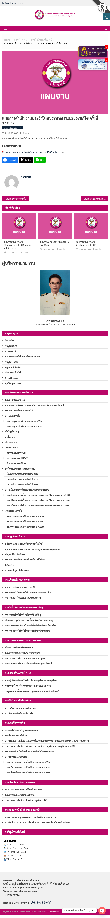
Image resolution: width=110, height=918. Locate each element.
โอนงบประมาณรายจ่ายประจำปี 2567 (22, 479)
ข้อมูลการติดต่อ (11, 362)
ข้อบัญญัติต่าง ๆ (12, 431)
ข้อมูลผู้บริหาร (11, 346)
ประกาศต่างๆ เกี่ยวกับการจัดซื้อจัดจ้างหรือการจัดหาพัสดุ (29, 620)
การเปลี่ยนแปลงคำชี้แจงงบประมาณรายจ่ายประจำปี (27, 490)
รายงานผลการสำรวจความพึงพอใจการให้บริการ (25, 559)
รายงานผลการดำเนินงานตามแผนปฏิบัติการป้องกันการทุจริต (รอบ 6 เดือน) (96, 198)
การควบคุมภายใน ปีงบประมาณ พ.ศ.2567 (24, 426)
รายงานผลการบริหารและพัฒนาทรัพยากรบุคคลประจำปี (28, 663)
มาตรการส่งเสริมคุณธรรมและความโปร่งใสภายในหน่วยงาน (30, 817)
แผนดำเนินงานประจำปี (12, 128)
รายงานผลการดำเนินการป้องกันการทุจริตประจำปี (26, 800)
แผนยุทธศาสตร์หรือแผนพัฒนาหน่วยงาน (22, 356)
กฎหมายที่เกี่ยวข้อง (13, 367)
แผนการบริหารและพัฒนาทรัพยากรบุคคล (22, 653)
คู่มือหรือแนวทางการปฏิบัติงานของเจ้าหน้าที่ (24, 543)
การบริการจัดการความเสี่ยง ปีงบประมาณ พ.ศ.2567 (28, 767)
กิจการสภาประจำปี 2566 (17, 452)
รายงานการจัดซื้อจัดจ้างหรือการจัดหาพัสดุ (23, 614)
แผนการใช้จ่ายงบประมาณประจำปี (20, 587)
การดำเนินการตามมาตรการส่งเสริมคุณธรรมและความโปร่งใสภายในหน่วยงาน (38, 822)
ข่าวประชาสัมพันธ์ (13, 372)
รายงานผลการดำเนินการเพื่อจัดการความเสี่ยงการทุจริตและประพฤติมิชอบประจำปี (40, 746)
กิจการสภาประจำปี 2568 (17, 463)
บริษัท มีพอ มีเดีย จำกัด (41, 902)
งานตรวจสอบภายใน (13, 511)
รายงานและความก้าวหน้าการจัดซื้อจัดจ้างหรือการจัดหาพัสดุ (30, 625)
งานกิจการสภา (11, 447)
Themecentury (54, 911)
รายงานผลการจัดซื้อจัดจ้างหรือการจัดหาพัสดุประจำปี (27, 630)
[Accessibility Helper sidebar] (106, 16)
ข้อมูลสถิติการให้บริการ (15, 554)
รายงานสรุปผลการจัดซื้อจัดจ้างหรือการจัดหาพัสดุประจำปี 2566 (17, 198)
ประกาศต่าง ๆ (11, 442)
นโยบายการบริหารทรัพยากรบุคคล (19, 647)
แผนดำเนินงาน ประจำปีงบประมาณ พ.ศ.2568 (54, 243)
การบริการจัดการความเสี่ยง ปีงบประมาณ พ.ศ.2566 (28, 762)
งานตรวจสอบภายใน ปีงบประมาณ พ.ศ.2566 (25, 516)
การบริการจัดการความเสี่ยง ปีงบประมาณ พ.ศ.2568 (28, 772)
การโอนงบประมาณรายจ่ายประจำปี (20, 468)
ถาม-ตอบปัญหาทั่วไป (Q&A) (17, 570)
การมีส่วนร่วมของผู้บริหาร (16, 735)
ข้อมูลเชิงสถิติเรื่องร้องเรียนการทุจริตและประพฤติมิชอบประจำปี (32, 691)
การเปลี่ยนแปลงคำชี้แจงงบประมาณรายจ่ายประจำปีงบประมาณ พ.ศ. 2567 (38, 500)
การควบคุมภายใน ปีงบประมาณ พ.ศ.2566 (24, 421)
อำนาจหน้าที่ (10, 351)
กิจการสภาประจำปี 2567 (17, 458)
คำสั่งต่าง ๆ (10, 437)
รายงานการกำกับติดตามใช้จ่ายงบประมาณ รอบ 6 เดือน (28, 592)
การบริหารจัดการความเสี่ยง (17, 757)
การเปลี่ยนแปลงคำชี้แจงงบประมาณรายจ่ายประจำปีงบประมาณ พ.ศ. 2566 (38, 495)
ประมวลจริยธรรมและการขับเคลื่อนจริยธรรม (24, 789)
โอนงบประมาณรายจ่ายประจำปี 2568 (22, 484)
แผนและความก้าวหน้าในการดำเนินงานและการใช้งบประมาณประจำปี (34, 405)
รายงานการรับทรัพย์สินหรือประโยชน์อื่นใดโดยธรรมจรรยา (29, 751)
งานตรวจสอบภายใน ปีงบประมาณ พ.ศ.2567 (25, 521)
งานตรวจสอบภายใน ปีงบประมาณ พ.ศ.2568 (25, 526)
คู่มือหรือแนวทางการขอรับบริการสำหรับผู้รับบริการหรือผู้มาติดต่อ (32, 549)
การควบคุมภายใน (12, 416)
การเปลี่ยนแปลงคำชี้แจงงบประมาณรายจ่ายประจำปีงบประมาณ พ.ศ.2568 (38, 505)
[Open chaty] (102, 910)
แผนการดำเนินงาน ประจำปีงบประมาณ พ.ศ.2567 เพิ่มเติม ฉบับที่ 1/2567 (17, 245)
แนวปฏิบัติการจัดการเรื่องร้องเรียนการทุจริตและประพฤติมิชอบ (31, 680)
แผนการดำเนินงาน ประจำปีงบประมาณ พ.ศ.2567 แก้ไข (31, 152)
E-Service (9, 565)
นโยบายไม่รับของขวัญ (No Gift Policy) (21, 730)
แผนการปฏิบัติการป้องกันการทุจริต (20, 795)
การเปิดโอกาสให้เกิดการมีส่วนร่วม (19, 713)
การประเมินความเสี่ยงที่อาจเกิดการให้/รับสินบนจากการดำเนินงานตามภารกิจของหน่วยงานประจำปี (47, 741)
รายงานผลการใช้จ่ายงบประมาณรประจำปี (23, 598)
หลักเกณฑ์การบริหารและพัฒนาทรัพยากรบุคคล (25, 658)
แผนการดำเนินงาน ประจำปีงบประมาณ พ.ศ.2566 (87, 243)
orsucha (26, 133)
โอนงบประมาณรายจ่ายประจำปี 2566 (22, 474)
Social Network (12, 377)
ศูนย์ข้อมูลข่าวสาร (13, 383)
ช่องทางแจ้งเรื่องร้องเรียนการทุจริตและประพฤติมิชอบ (28, 685)
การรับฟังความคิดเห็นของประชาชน (20, 708)
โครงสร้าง (9, 340)
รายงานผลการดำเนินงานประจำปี (19, 410)
